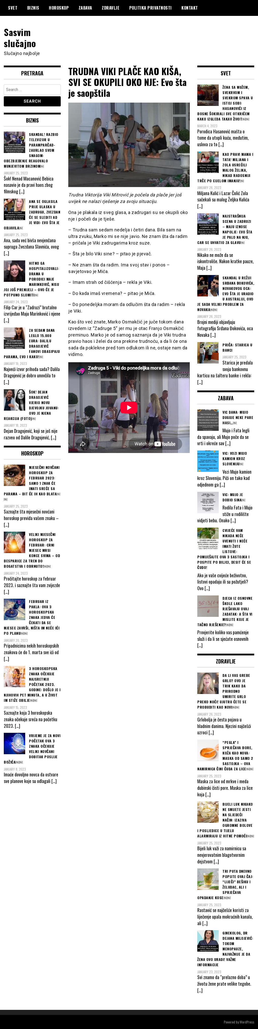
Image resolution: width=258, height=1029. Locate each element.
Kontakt (189, 8)
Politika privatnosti (150, 8)
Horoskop (59, 8)
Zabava (85, 8)
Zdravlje (110, 8)
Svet (12, 8)
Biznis (33, 8)
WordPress (247, 1021)
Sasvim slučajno (20, 37)
